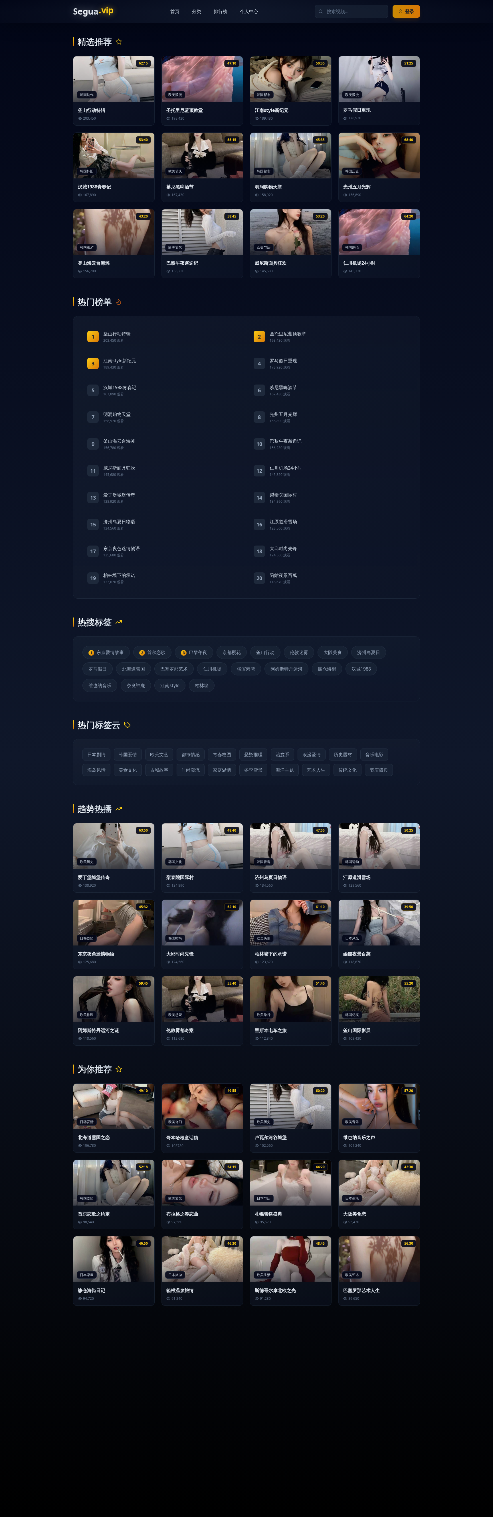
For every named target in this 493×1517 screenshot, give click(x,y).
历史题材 (343, 754)
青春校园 (222, 754)
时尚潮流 (190, 770)
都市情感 (190, 754)
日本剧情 (96, 754)
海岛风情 (96, 770)
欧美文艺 (159, 754)
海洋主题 (285, 770)
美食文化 (128, 770)
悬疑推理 (253, 754)
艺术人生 (316, 770)
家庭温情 (222, 770)
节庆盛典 (379, 770)
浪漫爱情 (311, 754)
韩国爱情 (128, 754)
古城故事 (159, 770)
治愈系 (282, 754)
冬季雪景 (253, 770)
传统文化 (347, 770)
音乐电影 (374, 754)
